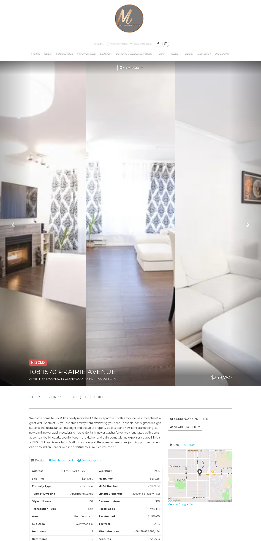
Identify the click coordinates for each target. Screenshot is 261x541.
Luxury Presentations (134, 53)
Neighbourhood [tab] (62, 460)
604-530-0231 (142, 43)
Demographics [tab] (91, 460)
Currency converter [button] (191, 419)
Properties (86, 53)
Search (106, 53)
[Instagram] (165, 43)
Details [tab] (39, 460)
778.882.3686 (118, 43)
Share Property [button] (186, 427)
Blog (189, 53)
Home (35, 53)
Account (222, 53)
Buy (162, 53)
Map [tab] (176, 445)
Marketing (64, 53)
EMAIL (99, 43)
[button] (15, 223)
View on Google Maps (182, 504)
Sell (175, 53)
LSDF (48, 53)
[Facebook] (158, 43)
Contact (204, 53)
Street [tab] (191, 445)
